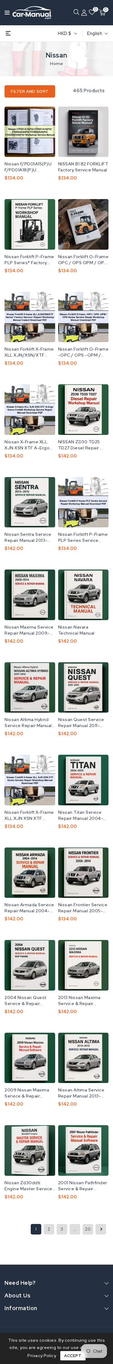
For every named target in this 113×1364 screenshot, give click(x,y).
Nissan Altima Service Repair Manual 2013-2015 (81, 1093)
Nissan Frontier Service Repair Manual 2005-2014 (83, 908)
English (94, 33)
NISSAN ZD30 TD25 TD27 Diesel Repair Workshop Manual (79, 445)
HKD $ (64, 33)
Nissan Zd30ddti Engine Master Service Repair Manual (28, 1186)
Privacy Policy (41, 1355)
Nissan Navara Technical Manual (76, 630)
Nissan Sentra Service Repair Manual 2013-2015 (28, 537)
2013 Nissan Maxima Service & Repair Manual (79, 1001)
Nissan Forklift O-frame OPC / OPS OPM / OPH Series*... (83, 260)
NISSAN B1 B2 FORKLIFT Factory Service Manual (83, 167)
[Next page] (101, 1229)
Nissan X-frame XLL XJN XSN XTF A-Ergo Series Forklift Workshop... (27, 445)
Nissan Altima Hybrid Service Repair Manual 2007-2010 (28, 723)
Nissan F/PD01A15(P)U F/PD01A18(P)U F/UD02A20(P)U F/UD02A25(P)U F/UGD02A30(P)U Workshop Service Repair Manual (28, 167)
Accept (73, 1355)
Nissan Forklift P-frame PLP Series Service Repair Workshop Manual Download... (83, 537)
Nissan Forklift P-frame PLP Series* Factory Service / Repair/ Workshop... (29, 260)
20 (88, 1229)
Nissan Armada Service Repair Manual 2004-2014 (29, 908)
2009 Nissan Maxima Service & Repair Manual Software (27, 1093)
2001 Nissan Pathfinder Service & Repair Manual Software (82, 1186)
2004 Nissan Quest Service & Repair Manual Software (25, 1001)
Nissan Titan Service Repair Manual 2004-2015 (80, 815)
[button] (5, 12)
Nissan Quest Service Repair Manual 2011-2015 (81, 723)
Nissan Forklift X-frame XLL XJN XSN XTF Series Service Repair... (29, 815)
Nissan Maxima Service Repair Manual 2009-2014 (29, 630)
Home (56, 63)
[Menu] (5, 12)
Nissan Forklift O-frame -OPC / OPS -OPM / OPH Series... (83, 352)
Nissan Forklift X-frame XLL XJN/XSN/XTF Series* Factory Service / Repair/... (30, 352)
